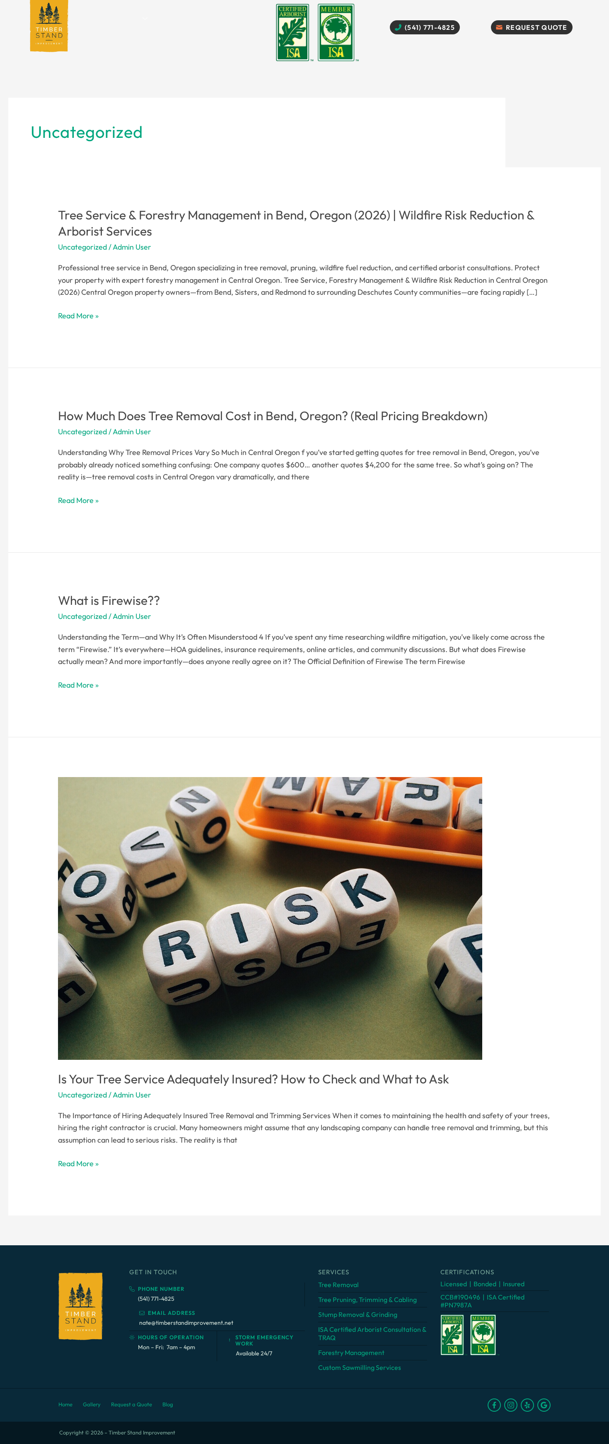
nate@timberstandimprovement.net (186, 1322)
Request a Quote (131, 1404)
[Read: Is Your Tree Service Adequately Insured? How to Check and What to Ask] (270, 917)
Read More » (78, 316)
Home (65, 1404)
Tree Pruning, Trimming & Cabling (367, 1299)
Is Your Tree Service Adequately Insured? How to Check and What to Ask (253, 1079)
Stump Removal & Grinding (357, 1314)
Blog (215, 18)
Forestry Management (351, 1352)
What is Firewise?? (109, 600)
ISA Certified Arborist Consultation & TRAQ (372, 1333)
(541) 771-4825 (156, 1298)
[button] (145, 19)
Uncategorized (82, 247)
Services (123, 18)
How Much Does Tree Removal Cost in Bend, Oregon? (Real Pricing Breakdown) (273, 416)
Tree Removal (338, 1284)
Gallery (176, 18)
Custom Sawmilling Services (359, 1367)
